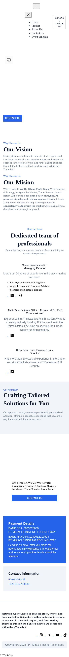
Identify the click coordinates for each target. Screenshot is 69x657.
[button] (6, 655)
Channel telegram (59, 22)
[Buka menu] (36, 6)
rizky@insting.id (31, 548)
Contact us (34, 498)
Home (35, 22)
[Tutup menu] (28, 15)
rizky (10, 579)
